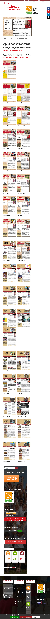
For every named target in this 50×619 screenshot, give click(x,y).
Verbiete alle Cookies (26, 617)
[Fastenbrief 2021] (10, 182)
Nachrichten (5, 594)
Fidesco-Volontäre (7, 591)
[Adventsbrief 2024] (23, 115)
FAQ (5, 593)
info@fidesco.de (19, 589)
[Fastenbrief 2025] (10, 92)
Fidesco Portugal (27, 1)
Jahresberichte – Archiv (6, 588)
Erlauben (20, 530)
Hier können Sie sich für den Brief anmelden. (13, 50)
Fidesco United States (22, 2)
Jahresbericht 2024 (9, 587)
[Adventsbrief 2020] (23, 205)
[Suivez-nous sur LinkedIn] (48, 14)
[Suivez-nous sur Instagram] (48, 17)
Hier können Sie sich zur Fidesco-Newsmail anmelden (15, 542)
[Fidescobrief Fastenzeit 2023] (10, 138)
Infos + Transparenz (7, 597)
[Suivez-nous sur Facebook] (48, 8)
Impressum (5, 596)
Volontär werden (8, 592)
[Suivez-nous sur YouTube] (48, 11)
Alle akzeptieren (15, 617)
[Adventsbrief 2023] (23, 138)
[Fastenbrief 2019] (9, 227)
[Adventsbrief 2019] (23, 227)
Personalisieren (36, 617)
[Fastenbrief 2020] (9, 205)
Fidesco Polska (21, 1)
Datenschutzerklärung (8, 595)
